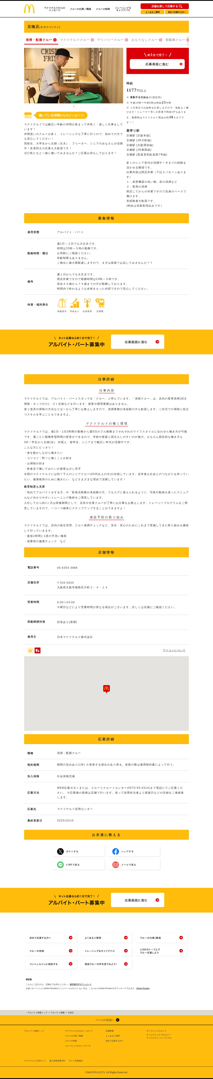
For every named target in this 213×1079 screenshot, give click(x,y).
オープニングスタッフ (156, 1031)
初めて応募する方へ (177, 12)
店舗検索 (110, 1031)
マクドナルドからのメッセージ (54, 9)
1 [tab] (73, 106)
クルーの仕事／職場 (80, 9)
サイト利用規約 (76, 1061)
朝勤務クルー (176, 39)
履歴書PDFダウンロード (81, 984)
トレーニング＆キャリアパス (123, 9)
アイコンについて (174, 650)
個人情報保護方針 (57, 1061)
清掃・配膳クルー (39, 39)
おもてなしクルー (144, 39)
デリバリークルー (110, 39)
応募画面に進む (157, 64)
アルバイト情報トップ (34, 1031)
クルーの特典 (103, 9)
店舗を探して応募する (164, 6)
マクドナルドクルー (75, 39)
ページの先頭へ (105, 1020)
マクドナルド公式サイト (35, 1061)
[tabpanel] (73, 75)
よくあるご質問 (153, 12)
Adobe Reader (143, 988)
